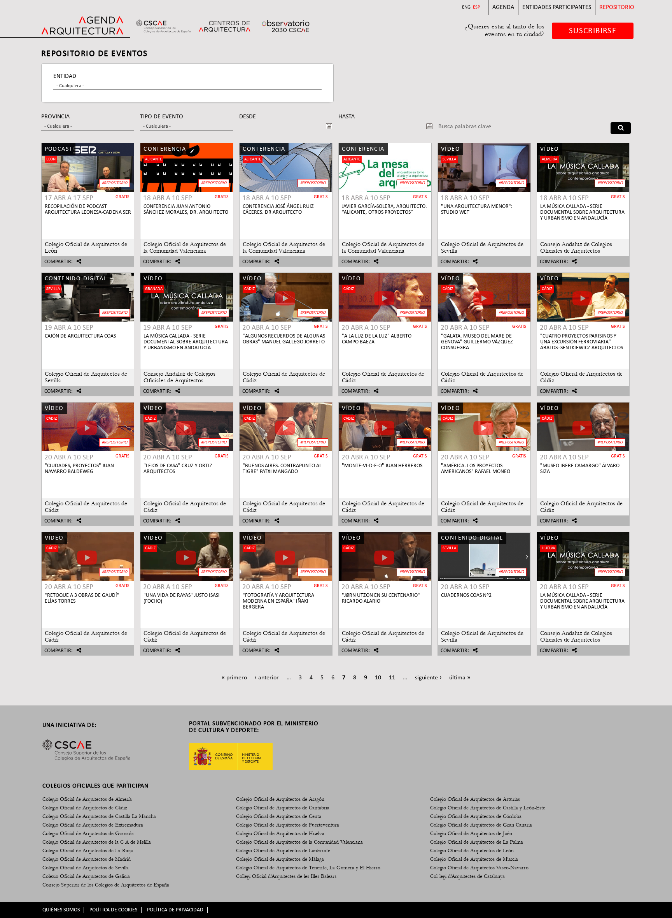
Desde (247, 117)
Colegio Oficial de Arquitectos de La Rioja (87, 851)
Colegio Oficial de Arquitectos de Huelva (280, 833)
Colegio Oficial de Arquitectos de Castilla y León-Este (487, 808)
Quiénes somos (61, 910)
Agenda (503, 7)
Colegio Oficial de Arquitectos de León (472, 851)
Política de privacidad (175, 910)
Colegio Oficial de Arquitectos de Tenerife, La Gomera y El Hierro (308, 868)
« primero (234, 678)
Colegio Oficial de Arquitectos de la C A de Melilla (96, 842)
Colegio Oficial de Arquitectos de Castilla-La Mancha (99, 816)
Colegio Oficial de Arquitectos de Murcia (474, 859)
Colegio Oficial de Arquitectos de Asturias (475, 799)
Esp (476, 7)
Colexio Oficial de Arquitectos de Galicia (86, 876)
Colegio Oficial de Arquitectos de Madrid (86, 859)
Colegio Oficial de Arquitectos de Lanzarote (283, 851)
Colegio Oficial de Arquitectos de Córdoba (476, 816)
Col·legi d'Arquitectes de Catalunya (467, 876)
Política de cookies (113, 910)
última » (459, 678)
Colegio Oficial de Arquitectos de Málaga (280, 859)
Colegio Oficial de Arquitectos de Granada (88, 833)
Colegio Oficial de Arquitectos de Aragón (280, 799)
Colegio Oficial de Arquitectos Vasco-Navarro (479, 868)
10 (378, 678)
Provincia (55, 117)
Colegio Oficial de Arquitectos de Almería (87, 799)
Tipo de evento (161, 117)
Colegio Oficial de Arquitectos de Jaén (471, 833)
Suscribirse (592, 31)
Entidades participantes (556, 7)
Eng (466, 7)
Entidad (64, 76)
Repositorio (616, 7)
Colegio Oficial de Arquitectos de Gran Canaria (481, 825)
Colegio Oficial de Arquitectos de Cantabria (282, 808)
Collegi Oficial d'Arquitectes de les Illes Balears (286, 876)
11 (392, 678)
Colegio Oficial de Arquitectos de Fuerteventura (287, 825)
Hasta (346, 117)
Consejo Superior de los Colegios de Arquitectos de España (105, 885)
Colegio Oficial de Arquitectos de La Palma (476, 842)
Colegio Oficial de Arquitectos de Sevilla (85, 868)
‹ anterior (267, 678)
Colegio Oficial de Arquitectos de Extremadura (92, 825)
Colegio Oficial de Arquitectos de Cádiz (84, 808)
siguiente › (428, 678)
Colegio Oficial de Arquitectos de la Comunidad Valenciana (299, 842)
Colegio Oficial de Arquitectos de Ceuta (278, 816)
